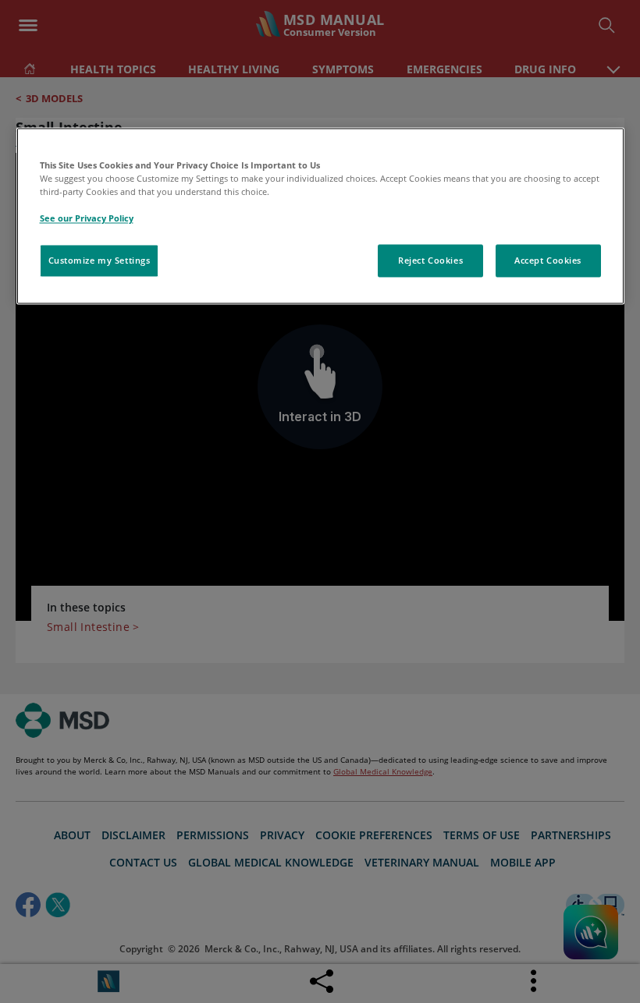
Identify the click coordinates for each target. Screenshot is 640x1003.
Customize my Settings (99, 261)
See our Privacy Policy (86, 219)
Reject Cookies (430, 261)
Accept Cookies (547, 261)
